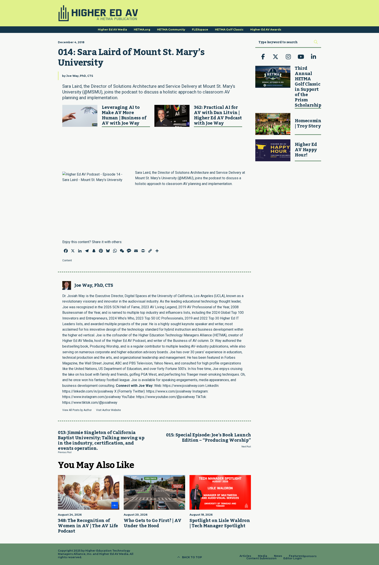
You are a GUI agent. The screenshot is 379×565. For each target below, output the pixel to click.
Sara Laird (142, 172)
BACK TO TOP (192, 557)
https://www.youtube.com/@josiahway (165, 397)
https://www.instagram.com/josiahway (91, 397)
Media (262, 556)
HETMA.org (142, 29)
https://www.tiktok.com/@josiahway (89, 402)
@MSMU (185, 178)
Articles (245, 556)
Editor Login (292, 558)
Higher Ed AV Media (112, 29)
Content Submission (261, 558)
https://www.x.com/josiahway (168, 391)
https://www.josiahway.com (183, 386)
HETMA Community (171, 29)
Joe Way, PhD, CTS (79, 75)
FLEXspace (200, 29)
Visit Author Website (108, 410)
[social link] (263, 56)
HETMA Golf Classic (229, 29)
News (278, 556)
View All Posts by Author (77, 410)
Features (295, 556)
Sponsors (309, 556)
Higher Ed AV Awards (265, 29)
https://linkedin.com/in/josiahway (87, 391)
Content (67, 260)
